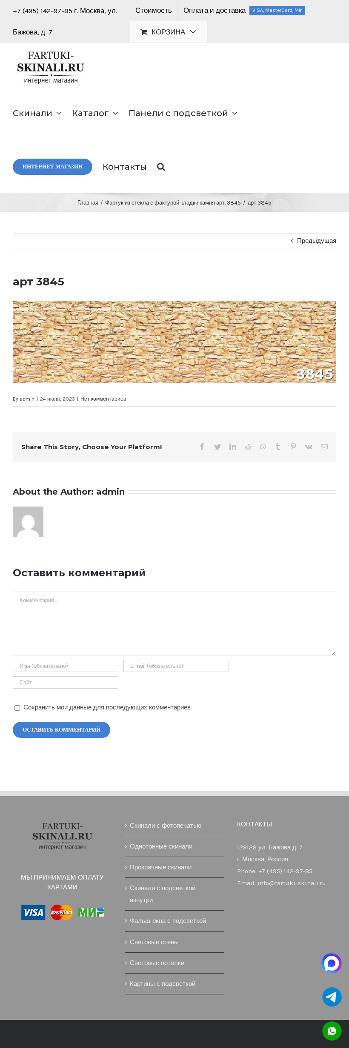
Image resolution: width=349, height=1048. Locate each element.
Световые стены (154, 942)
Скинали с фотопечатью (165, 825)
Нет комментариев (103, 399)
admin (27, 399)
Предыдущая (316, 241)
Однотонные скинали (161, 846)
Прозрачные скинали (161, 867)
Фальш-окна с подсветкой (168, 921)
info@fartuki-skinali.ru (291, 883)
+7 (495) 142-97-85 (43, 10)
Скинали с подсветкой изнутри (162, 894)
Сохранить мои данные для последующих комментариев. (107, 707)
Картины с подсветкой (162, 984)
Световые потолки (157, 963)
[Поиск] (161, 166)
